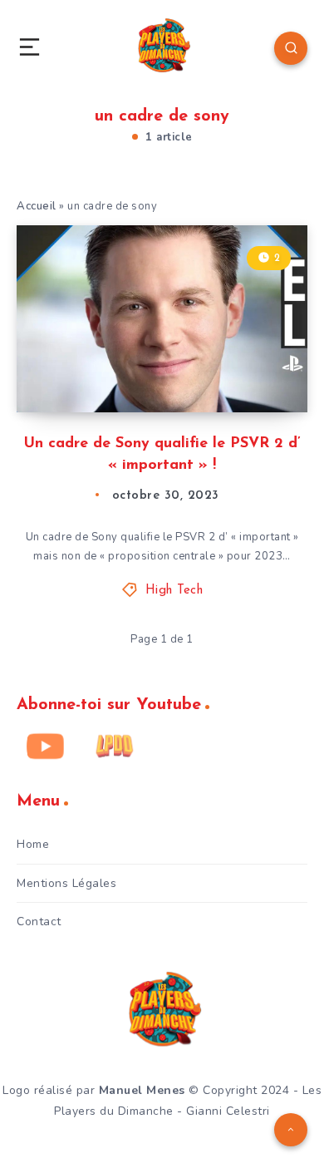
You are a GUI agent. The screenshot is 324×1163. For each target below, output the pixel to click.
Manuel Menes (142, 1090)
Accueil (36, 206)
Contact (39, 921)
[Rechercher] (290, 48)
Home (33, 844)
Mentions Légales (66, 883)
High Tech (174, 590)
